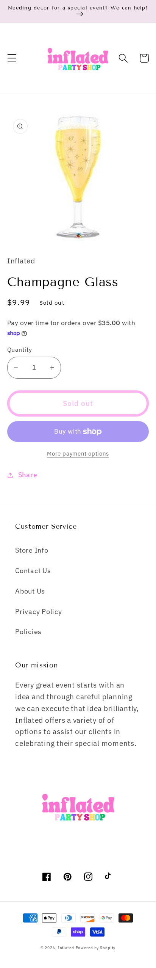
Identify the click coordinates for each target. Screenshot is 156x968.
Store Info (31, 550)
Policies (28, 631)
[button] (12, 58)
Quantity (19, 349)
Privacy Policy (38, 611)
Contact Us (33, 570)
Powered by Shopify (96, 947)
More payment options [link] (78, 453)
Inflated (66, 947)
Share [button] (27, 474)
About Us (30, 591)
